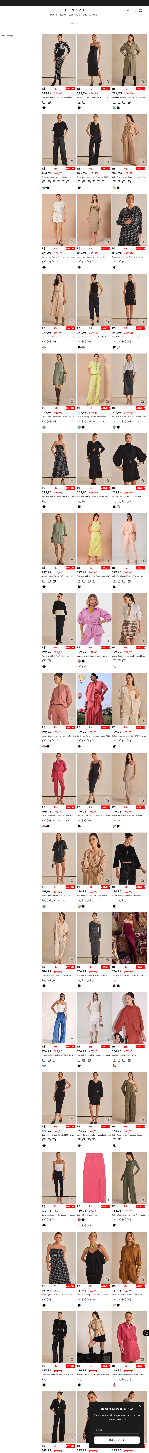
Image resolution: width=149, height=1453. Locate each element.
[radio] (44, 102)
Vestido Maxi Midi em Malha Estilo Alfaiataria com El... (59, 337)
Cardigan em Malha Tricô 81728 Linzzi (126, 1055)
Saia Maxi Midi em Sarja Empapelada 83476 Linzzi (94, 576)
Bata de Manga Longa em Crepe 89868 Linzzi (92, 895)
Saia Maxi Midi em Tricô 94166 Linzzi (56, 656)
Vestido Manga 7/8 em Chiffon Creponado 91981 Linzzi (58, 576)
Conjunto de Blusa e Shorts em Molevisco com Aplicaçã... (57, 257)
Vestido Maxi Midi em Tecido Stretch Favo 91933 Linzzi (128, 815)
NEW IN (53, 15)
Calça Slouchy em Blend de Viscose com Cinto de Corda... (127, 576)
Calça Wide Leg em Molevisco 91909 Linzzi (128, 1215)
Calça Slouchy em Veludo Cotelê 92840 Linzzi (57, 975)
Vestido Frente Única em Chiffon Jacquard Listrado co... (127, 337)
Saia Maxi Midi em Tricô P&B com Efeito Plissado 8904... (57, 97)
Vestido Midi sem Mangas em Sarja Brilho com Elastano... (92, 97)
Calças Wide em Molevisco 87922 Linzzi (57, 1055)
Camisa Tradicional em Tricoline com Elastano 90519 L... (129, 656)
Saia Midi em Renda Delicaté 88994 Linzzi (58, 1135)
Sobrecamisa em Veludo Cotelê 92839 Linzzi (129, 736)
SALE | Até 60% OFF (91, 15)
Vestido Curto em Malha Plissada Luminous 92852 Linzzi (93, 1135)
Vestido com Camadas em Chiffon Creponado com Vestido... (59, 416)
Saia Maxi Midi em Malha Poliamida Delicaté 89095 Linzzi (129, 975)
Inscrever (116, 1440)
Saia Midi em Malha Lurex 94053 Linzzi (92, 975)
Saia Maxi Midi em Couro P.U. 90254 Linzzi (129, 416)
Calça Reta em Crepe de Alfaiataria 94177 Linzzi (92, 177)
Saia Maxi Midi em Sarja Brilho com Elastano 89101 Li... (94, 815)
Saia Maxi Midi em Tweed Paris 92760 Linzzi (59, 496)
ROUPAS (63, 15)
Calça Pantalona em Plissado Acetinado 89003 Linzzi (127, 1135)
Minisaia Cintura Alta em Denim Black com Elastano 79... (93, 1374)
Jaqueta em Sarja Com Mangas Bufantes (92, 656)
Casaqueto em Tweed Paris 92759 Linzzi (127, 257)
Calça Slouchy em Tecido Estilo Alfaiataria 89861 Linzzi (93, 337)
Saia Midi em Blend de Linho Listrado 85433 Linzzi (94, 1055)
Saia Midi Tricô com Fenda (87, 1215)
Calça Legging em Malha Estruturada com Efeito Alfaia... (57, 1215)
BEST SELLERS (74, 15)
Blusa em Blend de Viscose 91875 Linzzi (127, 1294)
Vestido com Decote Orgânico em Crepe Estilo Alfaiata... (92, 257)
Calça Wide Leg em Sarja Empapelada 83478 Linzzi (91, 416)
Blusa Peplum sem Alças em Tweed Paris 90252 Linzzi (57, 1294)
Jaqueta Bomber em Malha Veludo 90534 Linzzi (127, 895)
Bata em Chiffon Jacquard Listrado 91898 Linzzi (92, 1294)
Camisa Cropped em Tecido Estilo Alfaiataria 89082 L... (129, 1374)
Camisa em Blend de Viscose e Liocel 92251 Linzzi (94, 736)
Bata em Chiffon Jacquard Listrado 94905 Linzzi (127, 496)
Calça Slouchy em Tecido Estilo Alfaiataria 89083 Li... (57, 815)
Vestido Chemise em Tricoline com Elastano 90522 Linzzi (128, 97)
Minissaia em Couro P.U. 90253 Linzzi (56, 895)
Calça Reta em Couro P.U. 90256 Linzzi (57, 177)
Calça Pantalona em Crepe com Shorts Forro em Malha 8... (129, 177)
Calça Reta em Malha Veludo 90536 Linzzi (58, 1374)
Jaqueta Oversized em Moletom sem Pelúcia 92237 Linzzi (58, 736)
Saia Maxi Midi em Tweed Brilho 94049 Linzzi (92, 496)
